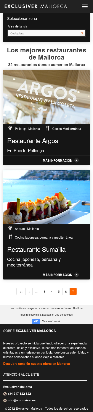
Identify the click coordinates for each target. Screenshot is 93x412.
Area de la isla (17, 26)
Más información (57, 160)
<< (21, 291)
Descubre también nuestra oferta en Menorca (36, 363)
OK (36, 321)
